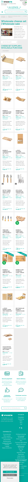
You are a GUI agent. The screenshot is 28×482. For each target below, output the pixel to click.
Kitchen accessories (21, 438)
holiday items (21, 462)
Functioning (21, 419)
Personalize (10, 478)
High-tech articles (21, 452)
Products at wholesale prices (14, 16)
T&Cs (21, 422)
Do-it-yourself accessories (21, 437)
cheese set (10, 17)
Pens (21, 440)
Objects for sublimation (21, 466)
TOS (21, 424)
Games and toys (21, 457)
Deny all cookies (9, 475)
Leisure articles (7, 439)
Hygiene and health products (7, 444)
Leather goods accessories (21, 447)
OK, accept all (10, 472)
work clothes (21, 468)
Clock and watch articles (21, 442)
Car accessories (7, 434)
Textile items (21, 454)
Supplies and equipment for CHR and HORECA (21, 460)
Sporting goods (7, 441)
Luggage (7, 446)
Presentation (21, 417)
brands (21, 464)
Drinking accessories (21, 434)
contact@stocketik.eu (14, 8)
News (21, 420)
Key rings (21, 448)
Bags (21, 450)
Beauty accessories (7, 447)
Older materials (21, 456)
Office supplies (7, 436)
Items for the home (21, 444)
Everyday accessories (7, 437)
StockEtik (3, 16)
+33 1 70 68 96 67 (13, 7)
